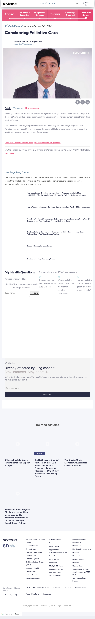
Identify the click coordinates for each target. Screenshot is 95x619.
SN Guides (56, 588)
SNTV (28, 588)
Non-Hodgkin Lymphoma (81, 549)
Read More (9, 153)
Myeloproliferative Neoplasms (79, 541)
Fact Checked (15, 26)
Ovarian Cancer (78, 556)
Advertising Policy (33, 594)
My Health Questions (41, 588)
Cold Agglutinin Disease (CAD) (35, 563)
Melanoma (53, 562)
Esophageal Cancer (33, 578)
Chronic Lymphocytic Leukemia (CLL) (34, 554)
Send (36, 293)
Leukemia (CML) (32, 568)
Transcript (18, 108)
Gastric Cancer (55, 539)
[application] (47, 73)
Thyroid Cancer (78, 566)
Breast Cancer (31, 549)
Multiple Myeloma (56, 566)
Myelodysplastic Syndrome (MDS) (55, 574)
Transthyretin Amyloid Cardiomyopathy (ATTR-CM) (81, 572)
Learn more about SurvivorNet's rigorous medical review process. (32, 143)
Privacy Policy (80, 588)
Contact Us (47, 594)
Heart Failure (54, 546)
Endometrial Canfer (33, 575)
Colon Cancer (31, 571)
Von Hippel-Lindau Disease (79, 579)
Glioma (52, 543)
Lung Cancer (54, 559)
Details (8, 108)
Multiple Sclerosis (56, 569)
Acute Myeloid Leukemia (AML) (35, 541)
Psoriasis (75, 552)
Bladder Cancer (32, 546)
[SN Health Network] (10, 546)
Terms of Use (67, 588)
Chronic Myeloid (32, 559)
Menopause (76, 546)
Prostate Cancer (78, 559)
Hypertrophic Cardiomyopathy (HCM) (58, 551)
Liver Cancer (54, 556)
